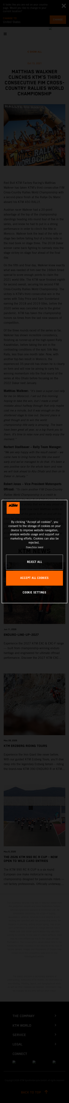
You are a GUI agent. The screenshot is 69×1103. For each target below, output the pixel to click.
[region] (34, 551)
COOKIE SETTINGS (34, 593)
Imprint (40, 547)
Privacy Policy (31, 547)
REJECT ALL (34, 562)
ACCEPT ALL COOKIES (34, 578)
